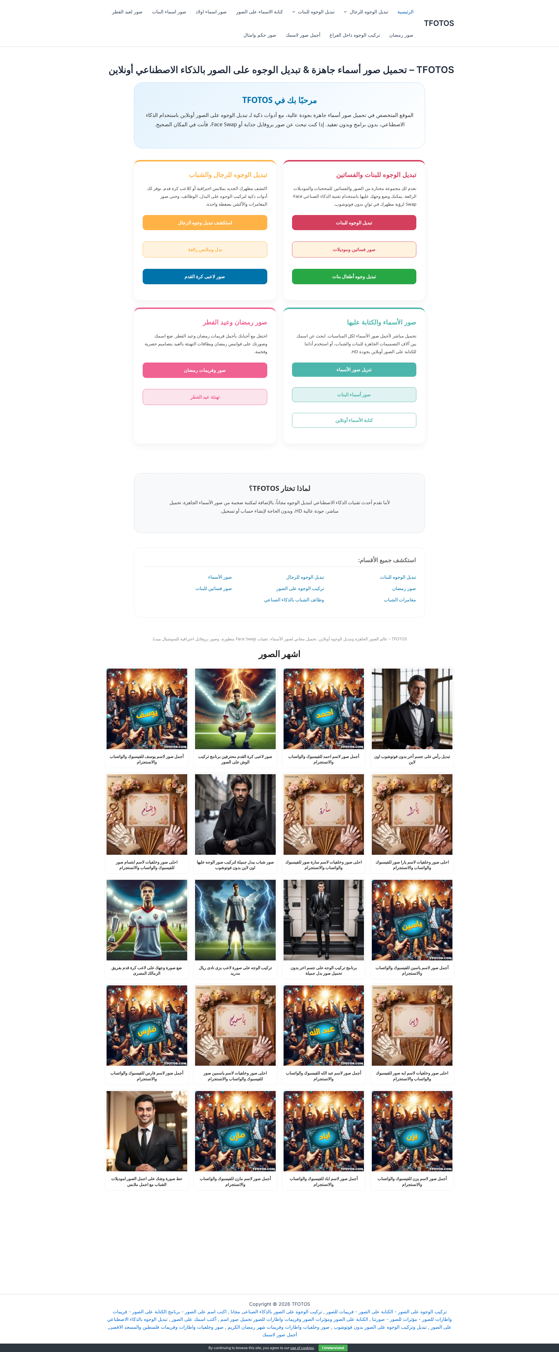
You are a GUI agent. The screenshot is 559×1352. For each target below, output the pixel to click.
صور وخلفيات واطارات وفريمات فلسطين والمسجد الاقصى (166, 1327)
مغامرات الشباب (400, 599)
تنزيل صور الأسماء (354, 369)
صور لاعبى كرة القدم (205, 276)
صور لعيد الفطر (127, 12)
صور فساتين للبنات (213, 588)
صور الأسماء (220, 577)
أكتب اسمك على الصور (193, 1319)
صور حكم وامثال (259, 35)
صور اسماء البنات (169, 12)
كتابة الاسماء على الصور (259, 12)
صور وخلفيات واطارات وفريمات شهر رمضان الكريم (279, 1327)
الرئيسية (405, 12)
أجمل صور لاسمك (303, 35)
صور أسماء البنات (354, 394)
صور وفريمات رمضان (205, 370)
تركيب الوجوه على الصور (300, 588)
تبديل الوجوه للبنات (316, 12)
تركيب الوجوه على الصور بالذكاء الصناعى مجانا (276, 1311)
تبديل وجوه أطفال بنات (354, 276)
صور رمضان (401, 35)
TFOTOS (439, 23)
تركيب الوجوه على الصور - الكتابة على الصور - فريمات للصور (386, 1311)
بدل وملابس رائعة (205, 249)
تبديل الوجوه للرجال (369, 12)
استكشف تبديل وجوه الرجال (205, 222)
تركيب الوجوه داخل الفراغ (355, 35)
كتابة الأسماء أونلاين (354, 420)
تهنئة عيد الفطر (205, 397)
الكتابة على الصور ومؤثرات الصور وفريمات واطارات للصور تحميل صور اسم (294, 1319)
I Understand (333, 1348)
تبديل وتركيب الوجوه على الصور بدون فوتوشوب (380, 1327)
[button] (347, 11)
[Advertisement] (279, 1233)
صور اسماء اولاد (211, 12)
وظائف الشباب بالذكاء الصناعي (294, 599)
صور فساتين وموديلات (354, 249)
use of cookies (302, 1348)
